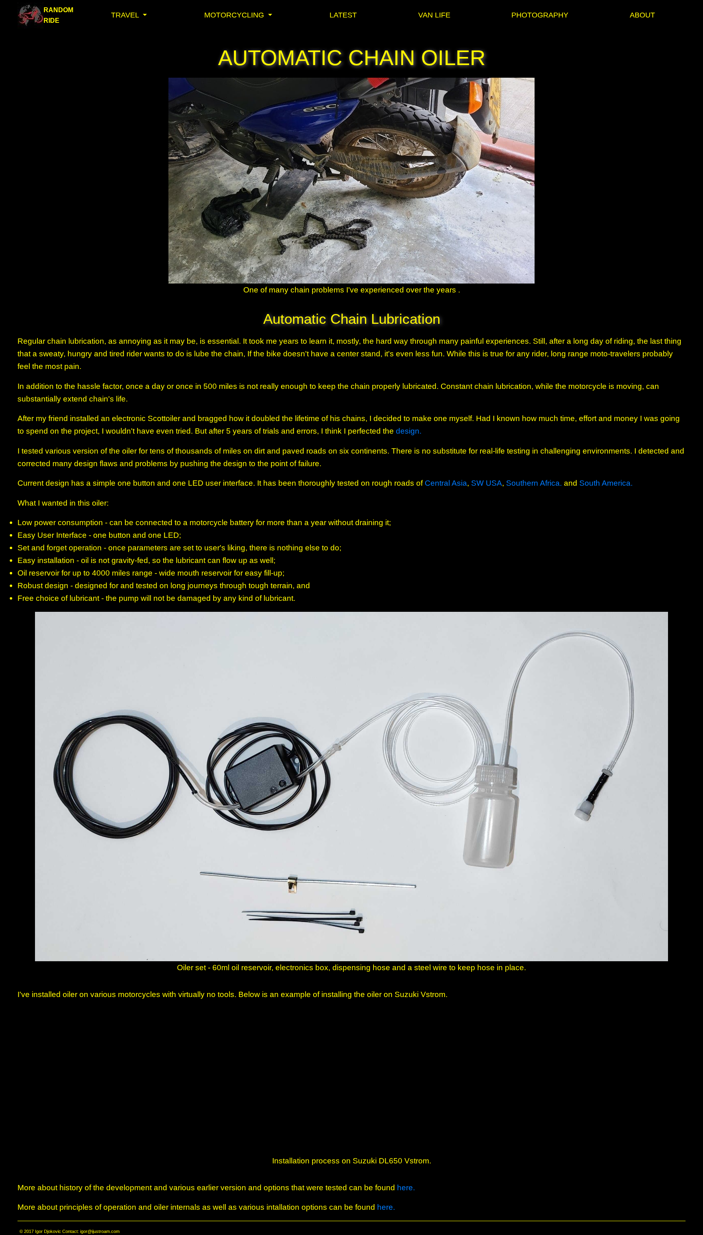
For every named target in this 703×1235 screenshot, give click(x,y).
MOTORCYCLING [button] (235, 15)
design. (408, 430)
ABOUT (642, 15)
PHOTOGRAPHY (539, 15)
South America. (606, 482)
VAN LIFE (434, 15)
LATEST (343, 15)
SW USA (486, 482)
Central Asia (446, 482)
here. (406, 1187)
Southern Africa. (535, 482)
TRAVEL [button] (126, 15)
